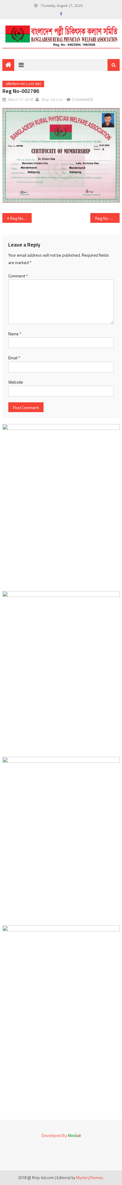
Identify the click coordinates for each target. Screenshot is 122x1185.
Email (14, 358)
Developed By (61, 1135)
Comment (18, 276)
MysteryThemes (89, 1178)
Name (14, 334)
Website (15, 382)
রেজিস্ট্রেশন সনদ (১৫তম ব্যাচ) (23, 84)
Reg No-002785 (107, 218)
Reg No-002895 (21, 218)
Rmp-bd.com (52, 99)
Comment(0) (82, 99)
